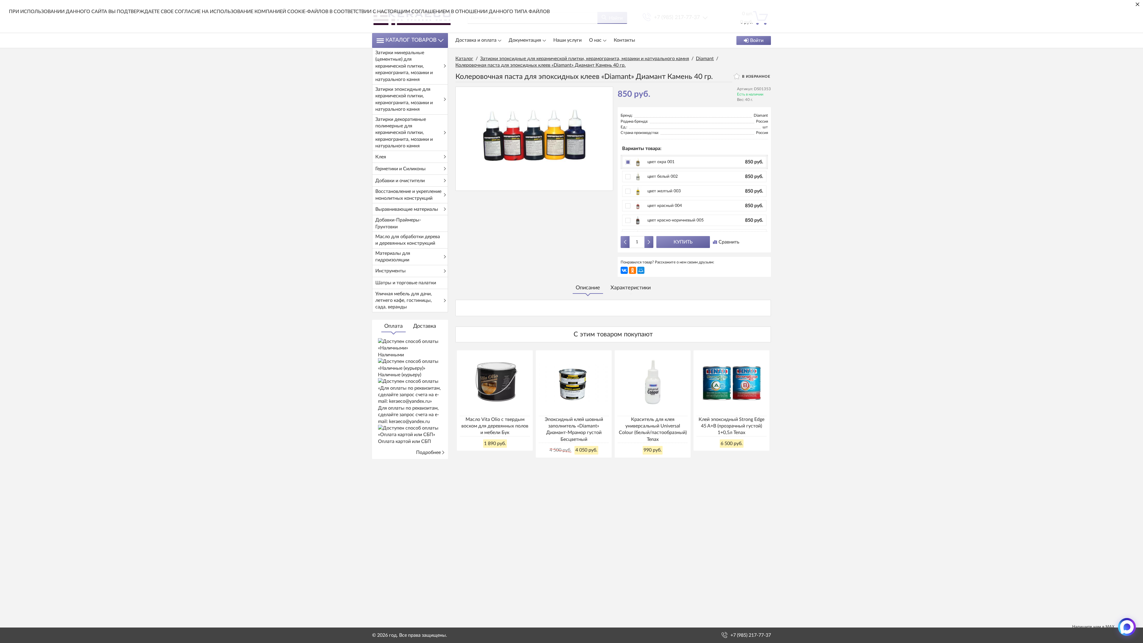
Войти (756, 40)
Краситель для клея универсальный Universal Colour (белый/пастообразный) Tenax (653, 429)
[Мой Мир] (640, 270)
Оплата (393, 326)
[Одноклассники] (632, 270)
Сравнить (729, 242)
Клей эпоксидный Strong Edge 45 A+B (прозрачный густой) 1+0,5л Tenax (731, 426)
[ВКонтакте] (624, 270)
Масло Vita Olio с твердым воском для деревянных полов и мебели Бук (494, 426)
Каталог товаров (411, 40)
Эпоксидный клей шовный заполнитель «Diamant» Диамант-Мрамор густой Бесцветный (574, 429)
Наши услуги (567, 40)
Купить (683, 242)
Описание (588, 288)
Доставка (424, 326)
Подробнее (428, 452)
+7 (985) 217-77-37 (750, 635)
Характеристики (630, 288)
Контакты (624, 40)
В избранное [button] (755, 76)
